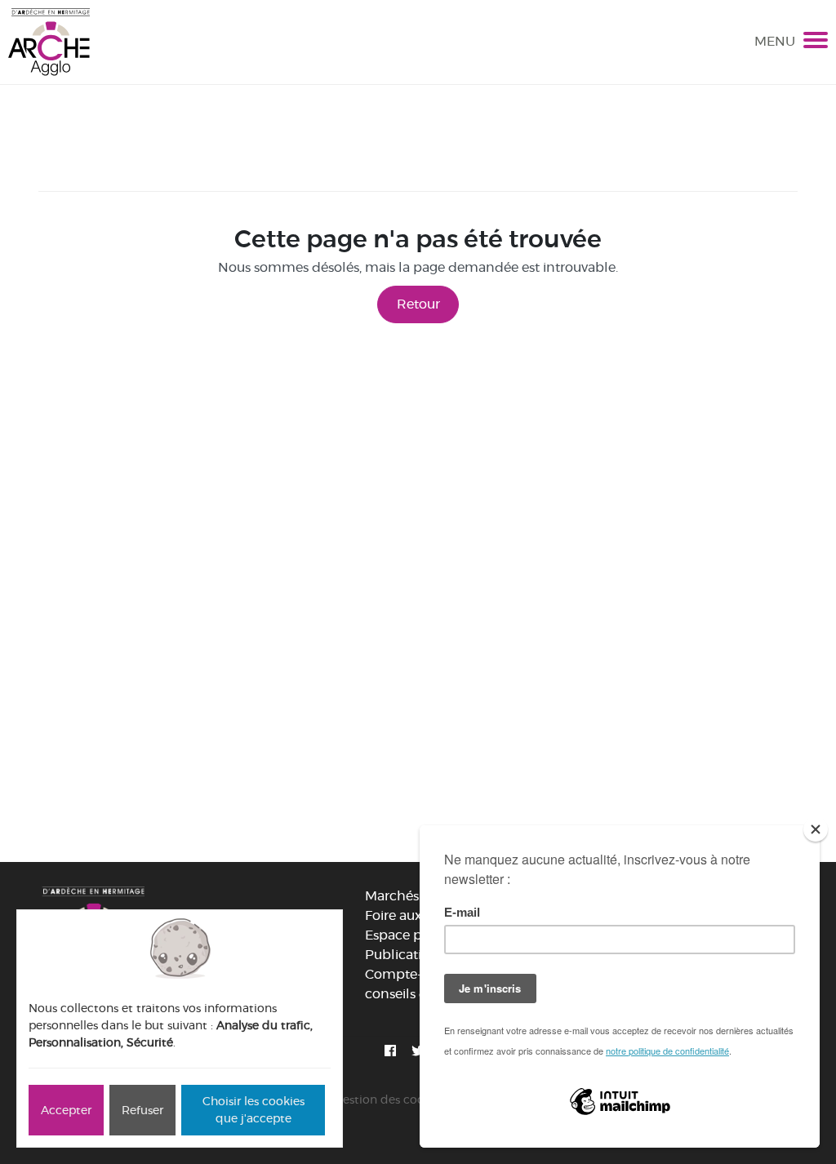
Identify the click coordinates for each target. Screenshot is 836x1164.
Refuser (142, 1110)
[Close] (815, 829)
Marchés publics (417, 896)
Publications (404, 954)
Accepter (66, 1110)
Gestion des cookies (390, 1099)
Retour (418, 304)
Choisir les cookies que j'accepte (253, 1110)
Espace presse (409, 935)
